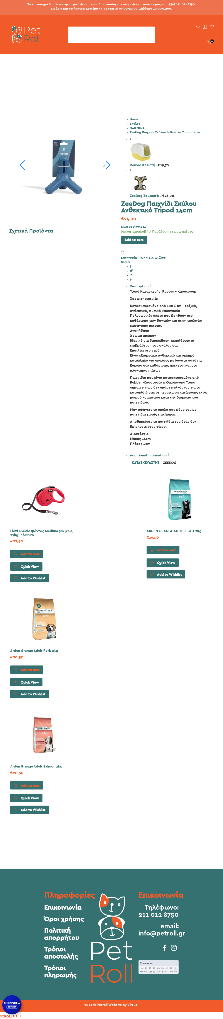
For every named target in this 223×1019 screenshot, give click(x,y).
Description (139, 286)
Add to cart (134, 239)
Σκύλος (135, 123)
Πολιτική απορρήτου (61, 934)
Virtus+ (133, 1005)
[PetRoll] (24, 41)
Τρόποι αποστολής (61, 953)
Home (134, 119)
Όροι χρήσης (64, 919)
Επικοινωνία (62, 907)
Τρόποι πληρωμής (60, 972)
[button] (106, 165)
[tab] (168, 366)
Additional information (148, 455)
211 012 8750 (159, 915)
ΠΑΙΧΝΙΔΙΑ (137, 128)
